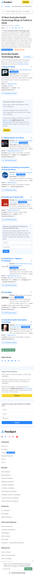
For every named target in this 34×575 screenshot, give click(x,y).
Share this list (6, 357)
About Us (4, 446)
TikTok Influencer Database (9, 501)
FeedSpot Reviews (7, 456)
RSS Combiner (5, 536)
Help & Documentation (8, 555)
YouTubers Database (7, 488)
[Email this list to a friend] (19, 28)
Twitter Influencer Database (10, 498)
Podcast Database (7, 478)
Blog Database (5, 475)
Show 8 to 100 (9, 350)
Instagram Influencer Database (10, 494)
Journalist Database (7, 485)
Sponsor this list (19, 49)
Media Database (6, 517)
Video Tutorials (6, 552)
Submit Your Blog (7, 49)
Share (3, 28)
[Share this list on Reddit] (16, 28)
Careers (7, 452)
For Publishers (5, 510)
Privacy (3, 459)
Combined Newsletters (8, 529)
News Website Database (9, 491)
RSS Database (5, 472)
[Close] (33, 561)
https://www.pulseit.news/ (23, 70)
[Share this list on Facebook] (7, 28)
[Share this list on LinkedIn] (13, 28)
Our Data (4, 449)
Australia (7, 6)
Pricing (25, 2)
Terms (3, 462)
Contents (16, 25)
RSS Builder (4, 539)
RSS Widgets (5, 533)
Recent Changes (6, 558)
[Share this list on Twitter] (10, 28)
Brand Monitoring (6, 526)
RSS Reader (5, 514)
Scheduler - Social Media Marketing (12, 543)
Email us (6, 130)
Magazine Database (7, 481)
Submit (6, 251)
